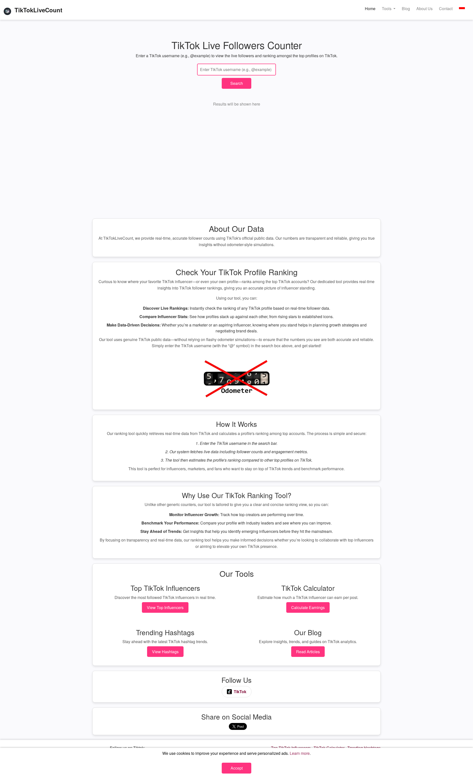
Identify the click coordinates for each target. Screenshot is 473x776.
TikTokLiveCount (38, 10)
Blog (406, 8)
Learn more (300, 753)
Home (370, 8)
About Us (424, 8)
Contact (446, 8)
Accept (237, 768)
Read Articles (308, 651)
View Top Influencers (165, 607)
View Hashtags (165, 651)
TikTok (240, 691)
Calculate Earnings (308, 607)
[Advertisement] (236, 164)
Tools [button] (387, 8)
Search (236, 83)
